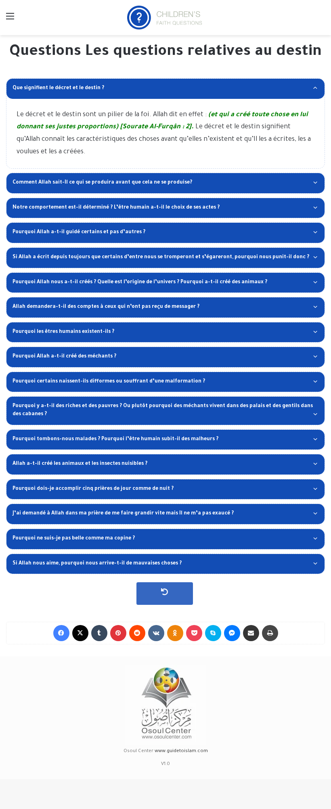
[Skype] (213, 633)
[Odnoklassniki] (175, 633)
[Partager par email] (251, 633)
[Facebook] (61, 633)
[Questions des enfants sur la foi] (165, 17)
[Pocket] (194, 633)
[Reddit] (137, 633)
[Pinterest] (118, 633)
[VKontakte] (156, 633)
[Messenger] (232, 633)
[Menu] (10, 20)
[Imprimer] (270, 633)
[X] (80, 633)
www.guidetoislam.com (181, 751)
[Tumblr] (99, 633)
